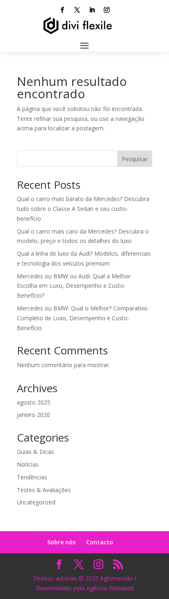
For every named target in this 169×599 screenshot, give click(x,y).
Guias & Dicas (35, 452)
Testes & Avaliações (44, 490)
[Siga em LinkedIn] (92, 10)
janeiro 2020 (33, 415)
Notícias (28, 464)
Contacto (99, 542)
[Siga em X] (77, 10)
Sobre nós (61, 542)
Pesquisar (135, 159)
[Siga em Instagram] (106, 10)
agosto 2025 (33, 402)
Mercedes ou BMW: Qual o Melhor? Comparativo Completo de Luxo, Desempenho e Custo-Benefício (82, 318)
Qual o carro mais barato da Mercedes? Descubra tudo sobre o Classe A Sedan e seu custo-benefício (83, 208)
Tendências (32, 477)
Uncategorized (36, 502)
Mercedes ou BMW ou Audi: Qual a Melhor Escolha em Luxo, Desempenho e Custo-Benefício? (73, 286)
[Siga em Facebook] (62, 10)
